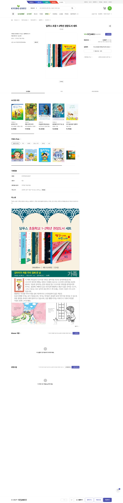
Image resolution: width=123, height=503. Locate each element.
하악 (23, 144)
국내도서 (16, 20)
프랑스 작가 (36, 144)
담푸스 (12, 38)
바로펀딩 (55, 14)
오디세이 (29, 14)
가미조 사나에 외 (15, 33)
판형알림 (43, 189)
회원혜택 (94, 2)
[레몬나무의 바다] (31, 116)
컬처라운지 (73, 14)
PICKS (66, 14)
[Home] (12, 20)
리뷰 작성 (76, 333)
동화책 (40, 20)
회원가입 (86, 2)
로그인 (90, 2)
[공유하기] (110, 26)
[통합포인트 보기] (90, 40)
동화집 (43, 144)
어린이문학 (33, 20)
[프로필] (110, 8)
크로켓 (28, 144)
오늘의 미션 (94, 14)
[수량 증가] (66, 500)
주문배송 (100, 2)
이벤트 (41, 14)
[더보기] (78, 14)
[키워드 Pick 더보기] (78, 156)
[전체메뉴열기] (13, 14)
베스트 (35, 14)
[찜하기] (71, 500)
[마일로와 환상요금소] (45, 116)
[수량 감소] (62, 500)
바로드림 (98, 500)
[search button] (72, 8)
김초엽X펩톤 (21, 14)
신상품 (61, 14)
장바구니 (89, 500)
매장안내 (105, 2)
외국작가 (47, 20)
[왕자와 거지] (17, 116)
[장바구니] (104, 8)
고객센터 (110, 2)
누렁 (49, 144)
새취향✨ (47, 14)
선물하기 (80, 500)
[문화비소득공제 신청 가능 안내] (111, 57)
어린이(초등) (24, 20)
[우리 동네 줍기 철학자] (72, 116)
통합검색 (33, 8)
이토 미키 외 (14, 36)
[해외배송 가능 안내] (91, 57)
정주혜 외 (26, 33)
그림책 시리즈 (16, 144)
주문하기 (107, 500)
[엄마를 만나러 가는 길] (58, 116)
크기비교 (61, 81)
